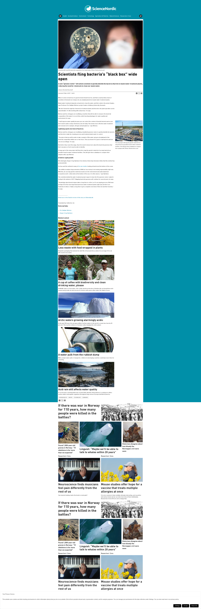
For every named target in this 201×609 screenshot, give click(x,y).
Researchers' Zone (125, 16)
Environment (82, 16)
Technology (90, 16)
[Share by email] (141, 93)
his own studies (82, 166)
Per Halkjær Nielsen (65, 210)
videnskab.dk (63, 397)
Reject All (194, 605)
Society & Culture (73, 16)
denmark (85, 397)
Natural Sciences (114, 16)
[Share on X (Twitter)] (139, 93)
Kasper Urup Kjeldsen (66, 213)
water (70, 397)
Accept (185, 605)
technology (77, 397)
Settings (177, 605)
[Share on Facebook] (137, 93)
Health (65, 16)
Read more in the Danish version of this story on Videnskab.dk (75, 197)
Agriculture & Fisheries (101, 16)
